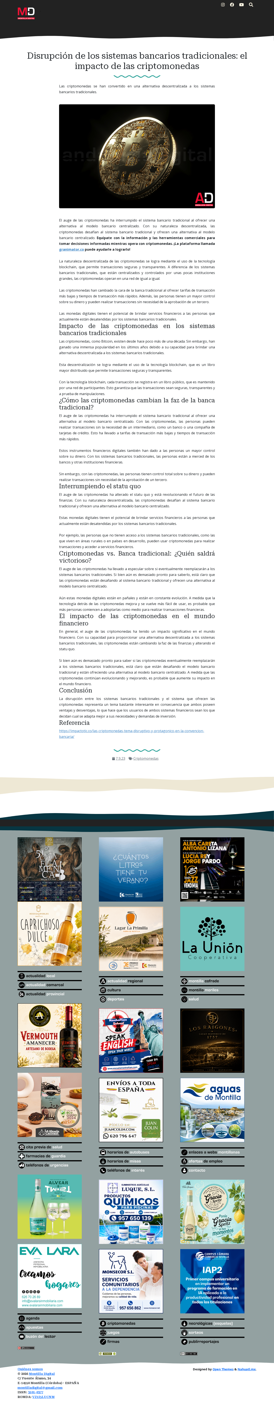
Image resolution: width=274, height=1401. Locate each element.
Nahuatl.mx (247, 1369)
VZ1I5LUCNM (43, 1397)
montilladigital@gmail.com (40, 1388)
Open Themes (223, 1369)
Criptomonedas (146, 758)
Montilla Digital (42, 1374)
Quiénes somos (30, 1369)
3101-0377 (35, 1392)
